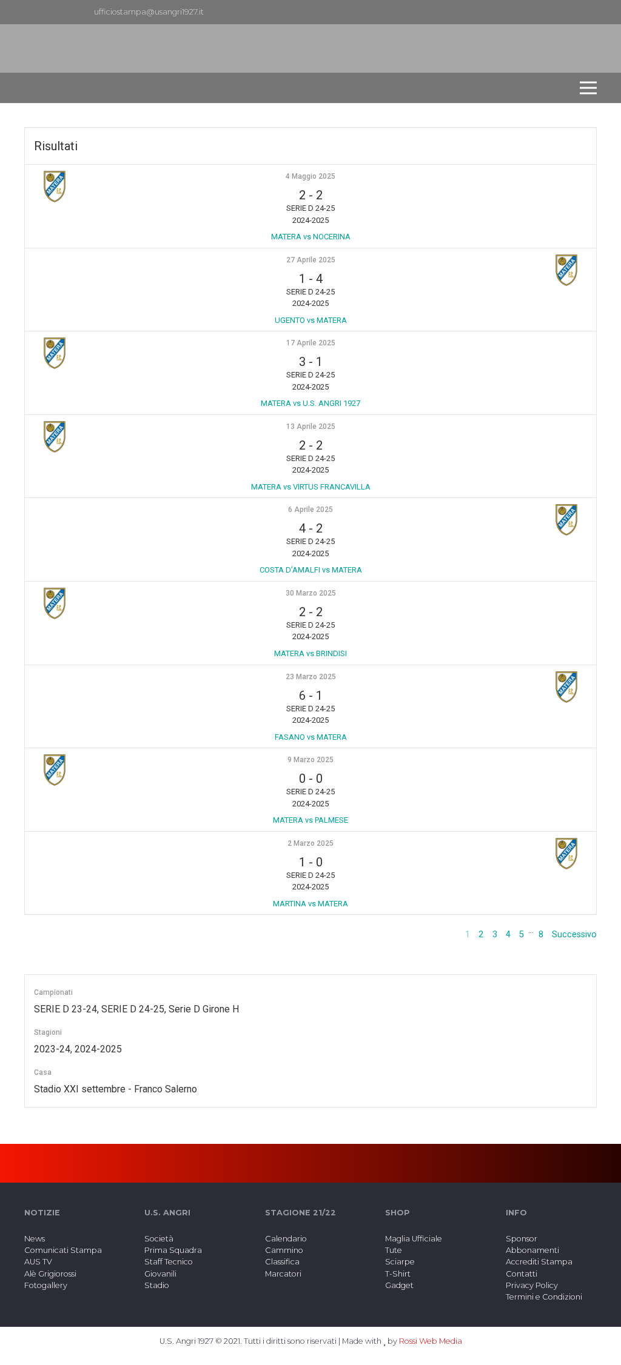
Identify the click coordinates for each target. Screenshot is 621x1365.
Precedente (433, 934)
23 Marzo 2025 (311, 677)
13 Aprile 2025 (310, 426)
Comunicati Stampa (63, 1250)
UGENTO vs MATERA (311, 320)
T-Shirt (398, 1273)
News (34, 1238)
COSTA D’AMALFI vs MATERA (311, 569)
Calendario (286, 1238)
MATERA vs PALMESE (310, 820)
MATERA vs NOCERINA (311, 236)
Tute (393, 1250)
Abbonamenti (532, 1250)
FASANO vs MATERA (311, 737)
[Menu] (588, 88)
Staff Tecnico (168, 1261)
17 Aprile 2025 (310, 343)
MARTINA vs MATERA (310, 903)
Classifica (282, 1261)
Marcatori (283, 1273)
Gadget (399, 1285)
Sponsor (521, 1238)
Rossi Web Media (430, 1341)
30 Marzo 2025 (311, 593)
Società (158, 1238)
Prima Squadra (173, 1250)
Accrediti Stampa (539, 1261)
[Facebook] (567, 12)
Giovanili (160, 1273)
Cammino (284, 1250)
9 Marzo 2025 (310, 760)
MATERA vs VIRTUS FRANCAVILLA (311, 486)
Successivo (574, 934)
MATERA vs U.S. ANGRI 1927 (310, 403)
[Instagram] (587, 12)
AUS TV (38, 1261)
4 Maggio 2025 (310, 176)
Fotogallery (45, 1285)
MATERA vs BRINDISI (310, 653)
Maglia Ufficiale (413, 1238)
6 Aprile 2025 (310, 509)
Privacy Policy (532, 1285)
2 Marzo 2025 (310, 843)
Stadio (156, 1285)
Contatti (521, 1273)
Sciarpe (400, 1261)
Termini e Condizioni (544, 1296)
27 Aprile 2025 (310, 260)
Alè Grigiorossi (50, 1273)
